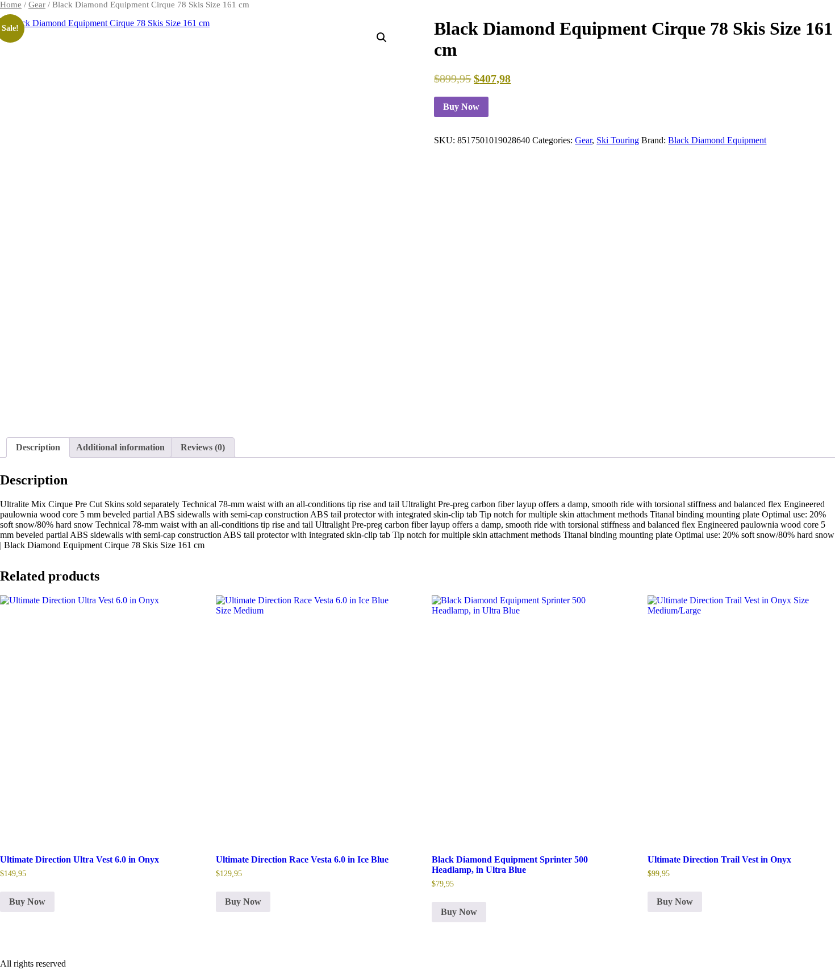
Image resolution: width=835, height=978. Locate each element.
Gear (36, 4)
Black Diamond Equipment (717, 140)
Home (11, 4)
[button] (381, 37)
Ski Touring (617, 140)
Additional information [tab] (120, 447)
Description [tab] (38, 447)
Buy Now (461, 106)
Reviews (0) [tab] (203, 447)
